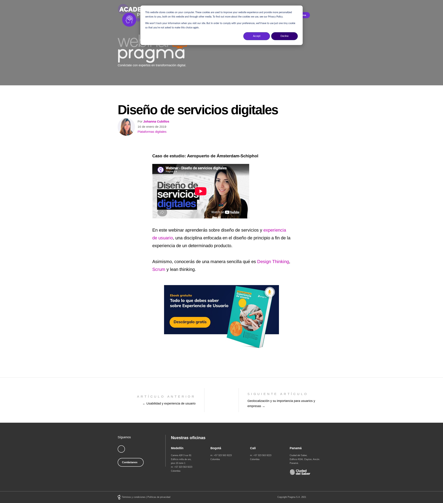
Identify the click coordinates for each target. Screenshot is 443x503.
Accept (256, 36)
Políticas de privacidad (158, 497)
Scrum (158, 269)
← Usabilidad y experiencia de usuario (169, 403)
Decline (284, 36)
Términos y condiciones (134, 497)
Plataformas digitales (152, 131)
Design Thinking (273, 261)
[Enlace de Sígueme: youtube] (121, 449)
